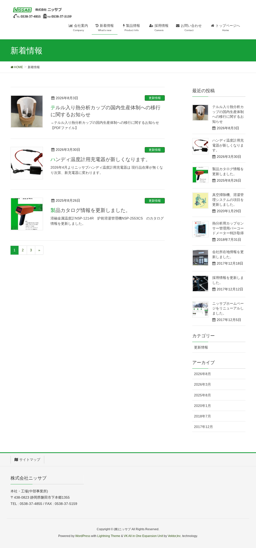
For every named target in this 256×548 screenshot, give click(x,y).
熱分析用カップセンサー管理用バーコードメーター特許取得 (228, 228)
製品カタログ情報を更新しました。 (90, 210)
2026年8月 (202, 374)
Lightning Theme (108, 536)
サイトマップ (29, 460)
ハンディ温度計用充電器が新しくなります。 (100, 159)
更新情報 (155, 98)
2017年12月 (203, 427)
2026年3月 (202, 384)
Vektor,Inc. (175, 536)
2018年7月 (202, 416)
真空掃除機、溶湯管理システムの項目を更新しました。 (228, 199)
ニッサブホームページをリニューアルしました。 (228, 308)
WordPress (82, 536)
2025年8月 (202, 395)
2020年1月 (202, 406)
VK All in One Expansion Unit (143, 536)
